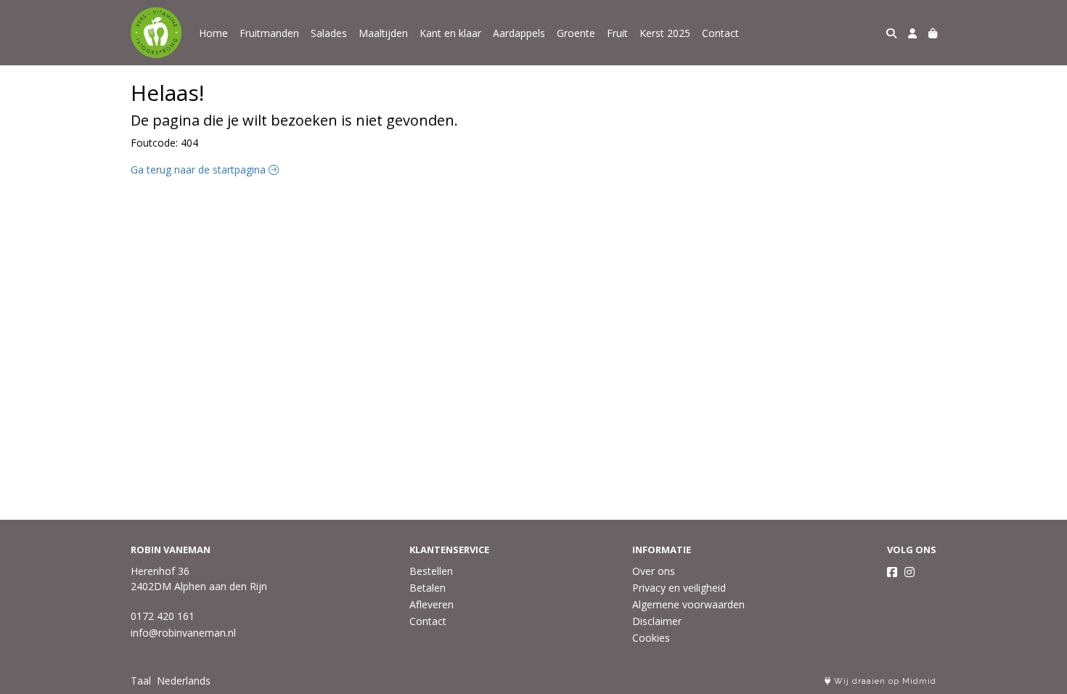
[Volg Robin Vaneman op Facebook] (892, 572)
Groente (576, 33)
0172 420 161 (163, 616)
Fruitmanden (269, 33)
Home (213, 33)
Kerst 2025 (664, 33)
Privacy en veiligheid (679, 588)
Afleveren (431, 604)
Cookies (651, 638)
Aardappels (519, 33)
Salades (329, 33)
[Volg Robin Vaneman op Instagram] (909, 572)
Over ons (653, 571)
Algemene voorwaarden (688, 604)
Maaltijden (383, 33)
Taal (141, 680)
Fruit (617, 33)
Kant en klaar (450, 33)
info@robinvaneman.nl (183, 633)
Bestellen (431, 571)
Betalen (427, 588)
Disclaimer (657, 621)
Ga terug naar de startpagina (200, 169)
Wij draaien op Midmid (883, 681)
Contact (720, 33)
